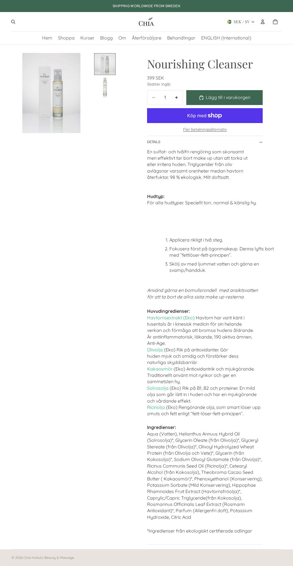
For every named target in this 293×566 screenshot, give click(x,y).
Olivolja (155, 350)
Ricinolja (156, 407)
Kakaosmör (160, 369)
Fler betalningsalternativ (205, 129)
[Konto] (262, 21)
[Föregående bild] (17, 93)
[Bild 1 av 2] (105, 64)
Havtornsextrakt (164, 317)
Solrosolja (158, 388)
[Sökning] (13, 21)
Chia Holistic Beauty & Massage (49, 557)
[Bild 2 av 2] (105, 87)
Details (153, 142)
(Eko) (188, 317)
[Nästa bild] (85, 93)
